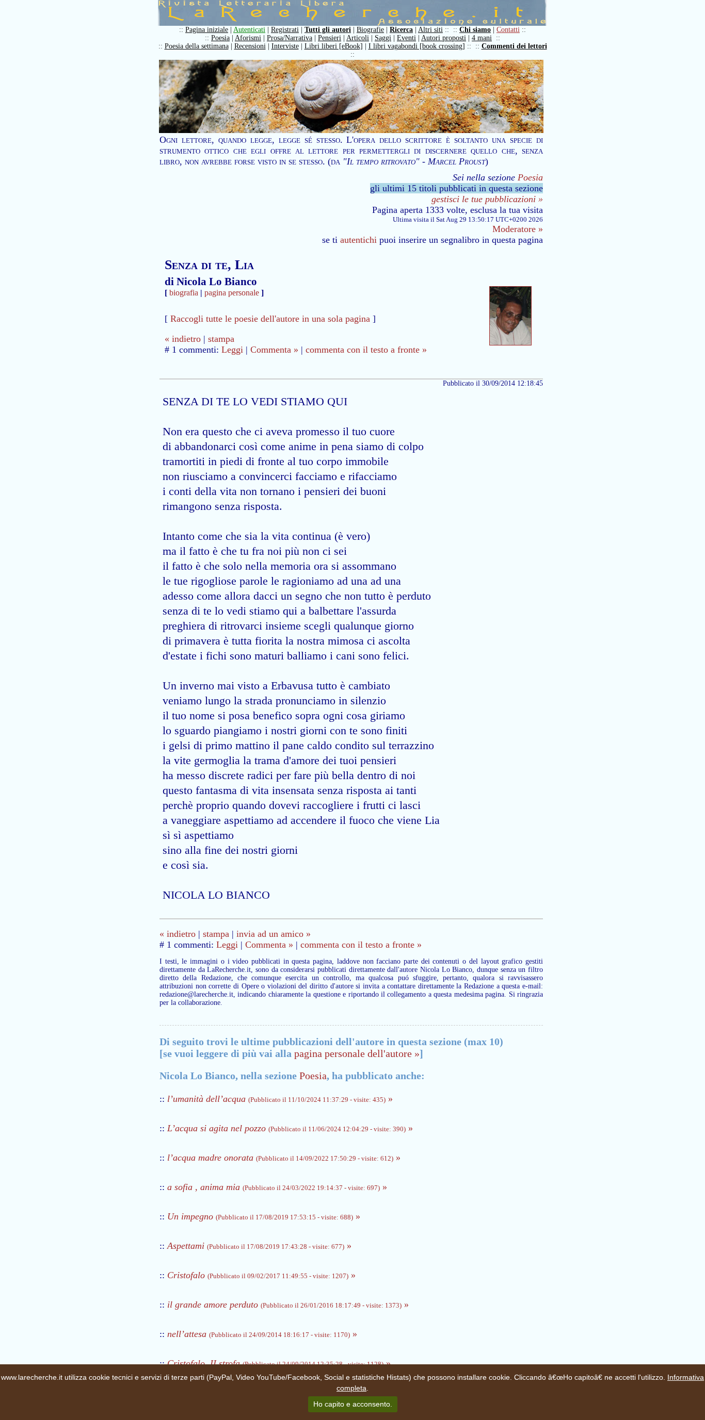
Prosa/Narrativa (289, 38)
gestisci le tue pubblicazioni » (487, 199)
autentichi (358, 240)
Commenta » (274, 349)
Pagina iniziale (206, 30)
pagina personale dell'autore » (357, 1053)
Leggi (232, 349)
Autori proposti (443, 38)
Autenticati (249, 30)
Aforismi (248, 38)
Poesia (220, 38)
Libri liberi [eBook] (334, 46)
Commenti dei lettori (514, 46)
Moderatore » (517, 229)
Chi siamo (475, 30)
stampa (221, 339)
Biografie (370, 30)
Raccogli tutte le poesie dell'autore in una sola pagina (270, 318)
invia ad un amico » (273, 934)
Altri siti (430, 30)
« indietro (183, 339)
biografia (183, 292)
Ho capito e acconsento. (352, 1404)
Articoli (357, 38)
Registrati (285, 30)
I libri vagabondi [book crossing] (416, 46)
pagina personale (231, 292)
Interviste (285, 46)
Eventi (406, 38)
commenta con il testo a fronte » (366, 349)
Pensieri (329, 38)
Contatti (508, 30)
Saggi (383, 38)
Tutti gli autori (328, 30)
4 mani (482, 38)
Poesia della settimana (197, 46)
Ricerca (401, 30)
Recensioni (250, 46)
